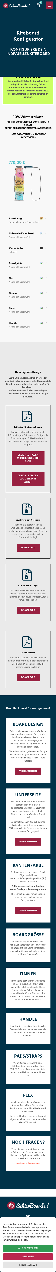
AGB (28, 1216)
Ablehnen (28, 1257)
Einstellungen (28, 1265)
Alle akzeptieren (28, 1248)
